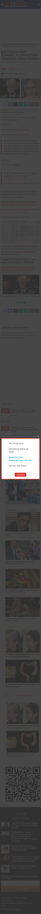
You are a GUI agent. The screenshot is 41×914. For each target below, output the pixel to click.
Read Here (20, 475)
